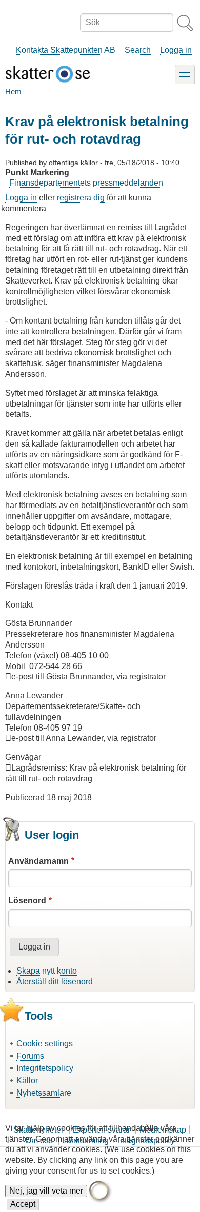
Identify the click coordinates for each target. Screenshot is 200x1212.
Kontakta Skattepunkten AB (65, 50)
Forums (30, 1056)
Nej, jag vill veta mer (46, 1190)
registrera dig (81, 197)
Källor (27, 1080)
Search (138, 50)
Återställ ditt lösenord (54, 981)
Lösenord (27, 900)
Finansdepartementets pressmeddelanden (86, 182)
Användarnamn (38, 861)
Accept (22, 1204)
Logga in (176, 50)
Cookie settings (44, 1043)
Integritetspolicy (44, 1068)
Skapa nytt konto (46, 970)
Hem (13, 91)
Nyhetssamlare (43, 1092)
